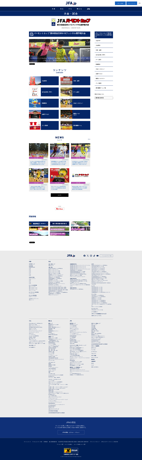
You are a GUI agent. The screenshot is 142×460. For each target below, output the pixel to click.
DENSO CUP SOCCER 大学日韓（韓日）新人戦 (57, 288)
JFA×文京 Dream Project (95, 339)
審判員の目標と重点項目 (53, 334)
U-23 (30, 268)
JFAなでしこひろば (32, 328)
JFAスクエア (31, 333)
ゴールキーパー (51, 354)
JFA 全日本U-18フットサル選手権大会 (99, 300)
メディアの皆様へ (68, 444)
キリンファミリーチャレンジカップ (35, 330)
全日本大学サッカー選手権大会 (54, 282)
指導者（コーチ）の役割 (53, 337)
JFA (71, 321)
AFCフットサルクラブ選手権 (97, 306)
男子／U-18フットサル (33, 289)
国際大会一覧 (51, 265)
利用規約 (46, 441)
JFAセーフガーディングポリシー (54, 383)
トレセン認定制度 (73, 325)
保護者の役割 (51, 390)
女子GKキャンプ (73, 330)
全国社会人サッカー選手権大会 (54, 277)
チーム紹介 (98, 59)
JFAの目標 (93, 327)
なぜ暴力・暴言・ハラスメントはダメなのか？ (57, 388)
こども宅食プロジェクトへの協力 (76, 361)
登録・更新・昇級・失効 (53, 350)
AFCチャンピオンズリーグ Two (54, 272)
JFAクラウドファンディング (54, 409)
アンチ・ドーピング (52, 369)
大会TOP (98, 40)
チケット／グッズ (94, 357)
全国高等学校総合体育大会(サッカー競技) (77, 271)
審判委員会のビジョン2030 (53, 324)
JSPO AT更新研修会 (52, 368)
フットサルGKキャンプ (74, 333)
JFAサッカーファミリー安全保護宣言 (76, 350)
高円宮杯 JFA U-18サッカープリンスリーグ (78, 267)
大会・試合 (71, 13)
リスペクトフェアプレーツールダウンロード (57, 404)
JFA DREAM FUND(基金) (53, 410)
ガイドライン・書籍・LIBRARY (54, 377)
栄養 (49, 372)
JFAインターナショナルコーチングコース (56, 359)
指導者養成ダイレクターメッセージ (55, 339)
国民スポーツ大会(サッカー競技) (54, 273)
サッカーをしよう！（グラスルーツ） (36, 323)
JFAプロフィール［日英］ (96, 342)
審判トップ (51, 323)
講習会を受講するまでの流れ (54, 341)
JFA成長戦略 (93, 328)
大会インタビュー (100, 69)
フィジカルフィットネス (53, 355)
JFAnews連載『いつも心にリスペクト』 (56, 392)
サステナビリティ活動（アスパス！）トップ (78, 345)
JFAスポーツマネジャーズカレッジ (76, 356)
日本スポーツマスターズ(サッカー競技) (56, 281)
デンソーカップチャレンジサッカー (55, 286)
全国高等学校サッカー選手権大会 (76, 270)
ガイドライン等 (51, 360)
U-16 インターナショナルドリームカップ (77, 276)
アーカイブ (59, 444)
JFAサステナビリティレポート (75, 362)
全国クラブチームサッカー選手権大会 (55, 276)
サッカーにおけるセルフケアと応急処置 (56, 375)
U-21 (30, 269)
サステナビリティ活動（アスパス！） (98, 335)
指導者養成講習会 (52, 342)
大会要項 (98, 45)
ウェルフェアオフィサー (53, 398)
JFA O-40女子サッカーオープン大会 (98, 267)
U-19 (30, 270)
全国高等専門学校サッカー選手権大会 (55, 291)
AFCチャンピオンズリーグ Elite (54, 271)
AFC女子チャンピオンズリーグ (97, 281)
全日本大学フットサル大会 (96, 299)
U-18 (30, 271)
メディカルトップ (52, 362)
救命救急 (50, 366)
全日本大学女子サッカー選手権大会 (98, 269)
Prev (31, 51)
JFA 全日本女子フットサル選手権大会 (98, 296)
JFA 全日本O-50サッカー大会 (97, 288)
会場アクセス (99, 74)
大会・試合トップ (52, 264)
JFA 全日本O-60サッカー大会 (97, 289)
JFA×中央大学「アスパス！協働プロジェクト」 (78, 351)
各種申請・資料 (51, 351)
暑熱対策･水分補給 (52, 364)
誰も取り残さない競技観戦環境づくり (77, 347)
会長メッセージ (94, 324)
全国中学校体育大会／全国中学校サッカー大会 (78, 281)
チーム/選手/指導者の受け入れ (75, 373)
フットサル (93, 349)
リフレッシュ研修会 (52, 344)
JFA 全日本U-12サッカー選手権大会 (76, 289)
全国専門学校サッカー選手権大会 (55, 293)
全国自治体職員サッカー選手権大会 (55, 278)
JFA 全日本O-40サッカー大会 (97, 287)
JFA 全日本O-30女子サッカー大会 (98, 266)
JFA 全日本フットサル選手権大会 (98, 295)
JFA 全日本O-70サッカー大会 (97, 290)
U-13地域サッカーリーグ (74, 282)
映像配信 (98, 64)
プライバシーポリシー (95, 441)
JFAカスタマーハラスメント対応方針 (109, 441)
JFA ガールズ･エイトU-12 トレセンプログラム (78, 332)
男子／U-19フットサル (33, 287)
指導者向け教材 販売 (52, 347)
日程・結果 (98, 50)
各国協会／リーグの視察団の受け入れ (77, 374)
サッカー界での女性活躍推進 (75, 349)
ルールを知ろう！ (95, 311)
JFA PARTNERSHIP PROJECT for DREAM (56, 412)
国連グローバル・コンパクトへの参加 (77, 364)
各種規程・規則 (94, 329)
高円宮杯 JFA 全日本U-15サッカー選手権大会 (78, 279)
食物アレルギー (51, 371)
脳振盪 (50, 363)
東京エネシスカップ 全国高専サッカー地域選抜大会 (58, 292)
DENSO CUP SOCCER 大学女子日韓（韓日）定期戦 (58, 289)
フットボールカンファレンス (54, 345)
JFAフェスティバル (32, 339)
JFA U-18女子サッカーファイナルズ (98, 270)
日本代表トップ (32, 264)
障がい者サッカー (32, 338)
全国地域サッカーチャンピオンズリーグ (56, 274)
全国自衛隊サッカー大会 (53, 279)
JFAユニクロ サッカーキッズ (34, 325)
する (70, 8)
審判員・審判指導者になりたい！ (55, 327)
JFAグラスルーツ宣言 (33, 324)
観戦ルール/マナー (100, 78)
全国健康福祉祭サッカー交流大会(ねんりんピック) (101, 292)
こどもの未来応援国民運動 (75, 355)
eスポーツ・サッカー (33, 296)
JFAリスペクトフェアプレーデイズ (55, 397)
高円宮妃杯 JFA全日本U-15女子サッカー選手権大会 (101, 274)
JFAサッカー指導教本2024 (53, 346)
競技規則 (50, 332)
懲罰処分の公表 (51, 407)
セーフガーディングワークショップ (55, 402)
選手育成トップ (73, 323)
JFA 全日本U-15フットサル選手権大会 (99, 301)
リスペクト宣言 (51, 380)
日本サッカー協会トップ (95, 323)
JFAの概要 (93, 325)
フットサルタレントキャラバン (75, 334)
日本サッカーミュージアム (96, 315)
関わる (79, 8)
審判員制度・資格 (52, 328)
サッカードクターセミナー (53, 367)
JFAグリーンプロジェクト (74, 346)
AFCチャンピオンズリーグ (53, 269)
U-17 (30, 273)
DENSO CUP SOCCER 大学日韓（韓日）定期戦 (57, 287)
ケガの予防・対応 (52, 373)
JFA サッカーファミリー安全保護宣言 (55, 381)
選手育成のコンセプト (74, 324)
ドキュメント (93, 353)
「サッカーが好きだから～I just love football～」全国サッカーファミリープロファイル (38, 341)
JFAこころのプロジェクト (74, 352)
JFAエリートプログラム (74, 328)
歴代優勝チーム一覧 (101, 88)
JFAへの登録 (120, 3)
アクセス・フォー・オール (96, 338)
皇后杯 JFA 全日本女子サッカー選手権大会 (99, 265)
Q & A (92, 363)
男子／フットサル (32, 286)
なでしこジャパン (32, 278)
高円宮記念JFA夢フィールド (75, 340)
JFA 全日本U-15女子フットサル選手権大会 (99, 302)
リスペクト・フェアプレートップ (55, 379)
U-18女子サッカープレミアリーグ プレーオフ (100, 272)
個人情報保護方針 (53, 441)
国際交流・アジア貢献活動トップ (76, 367)
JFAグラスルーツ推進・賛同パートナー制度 (37, 343)
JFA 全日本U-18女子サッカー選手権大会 (99, 271)
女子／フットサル (32, 290)
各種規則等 (93, 361)
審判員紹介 (51, 329)
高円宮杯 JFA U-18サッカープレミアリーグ (78, 266)
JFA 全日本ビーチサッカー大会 (97, 309)
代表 (54, 8)
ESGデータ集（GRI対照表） (96, 333)
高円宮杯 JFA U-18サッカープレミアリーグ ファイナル (80, 265)
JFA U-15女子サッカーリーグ (97, 275)
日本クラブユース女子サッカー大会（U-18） (100, 280)
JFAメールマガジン (95, 367)
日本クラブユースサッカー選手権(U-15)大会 (78, 283)
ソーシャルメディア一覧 (106, 255)
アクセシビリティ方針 (37, 441)
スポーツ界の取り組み (53, 395)
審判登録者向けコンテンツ (53, 330)
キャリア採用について (79, 444)
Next (88, 51)
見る (62, 8)
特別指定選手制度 (73, 335)
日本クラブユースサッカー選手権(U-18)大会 (78, 274)
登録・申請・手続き (95, 330)
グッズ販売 (98, 83)
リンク (92, 365)
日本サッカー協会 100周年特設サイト (98, 337)
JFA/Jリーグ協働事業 (74, 342)
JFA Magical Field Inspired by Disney (35, 327)
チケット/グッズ (131, 3)
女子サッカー (93, 347)
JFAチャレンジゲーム (33, 329)
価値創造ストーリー (95, 334)
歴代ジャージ (31, 299)
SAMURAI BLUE (32, 267)
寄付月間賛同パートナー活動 (75, 365)
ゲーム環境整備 (73, 337)
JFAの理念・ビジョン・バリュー (71, 432)
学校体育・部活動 (32, 337)
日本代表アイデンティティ (34, 298)
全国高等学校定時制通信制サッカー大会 (77, 272)
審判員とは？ (51, 325)
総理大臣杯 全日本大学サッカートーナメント (57, 283)
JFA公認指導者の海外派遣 (53, 358)
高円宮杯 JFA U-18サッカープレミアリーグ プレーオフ (80, 269)
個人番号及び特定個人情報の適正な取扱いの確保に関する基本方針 (73, 441)
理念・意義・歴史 (52, 349)
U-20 (30, 279)
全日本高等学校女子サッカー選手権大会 (99, 276)
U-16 (30, 274)
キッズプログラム (32, 334)
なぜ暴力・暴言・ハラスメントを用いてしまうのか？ (58, 386)
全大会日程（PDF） (101, 55)
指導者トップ (51, 336)
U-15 (30, 275)
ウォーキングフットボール (34, 332)
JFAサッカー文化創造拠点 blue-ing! (98, 313)
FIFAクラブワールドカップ (53, 294)
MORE (59, 195)
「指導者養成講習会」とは (53, 340)
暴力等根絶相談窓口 (52, 405)
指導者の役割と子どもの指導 (54, 389)
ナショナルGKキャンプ (74, 329)
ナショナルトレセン (73, 327)
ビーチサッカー (32, 293)
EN (139, 3)
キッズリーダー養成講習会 (34, 335)
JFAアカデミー (72, 338)
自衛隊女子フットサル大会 (96, 297)
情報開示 (93, 332)
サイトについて (27, 441)
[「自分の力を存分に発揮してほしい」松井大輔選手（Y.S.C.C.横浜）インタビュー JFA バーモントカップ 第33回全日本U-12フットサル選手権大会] (83, 40)
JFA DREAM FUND (94, 341)
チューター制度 (51, 352)
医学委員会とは (51, 376)
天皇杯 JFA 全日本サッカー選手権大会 (56, 268)
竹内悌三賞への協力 (73, 354)
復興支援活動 (72, 360)
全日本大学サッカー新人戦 (53, 284)
